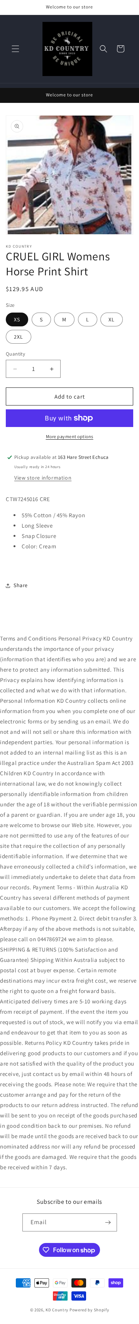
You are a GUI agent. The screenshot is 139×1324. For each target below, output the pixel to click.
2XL (18, 336)
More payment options (69, 436)
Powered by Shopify (89, 1309)
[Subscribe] (108, 1222)
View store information (42, 477)
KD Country (57, 1309)
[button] (15, 48)
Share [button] (21, 585)
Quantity (15, 354)
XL (111, 319)
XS (17, 319)
